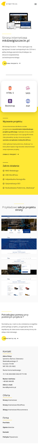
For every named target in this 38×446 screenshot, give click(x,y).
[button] (35, 4)
